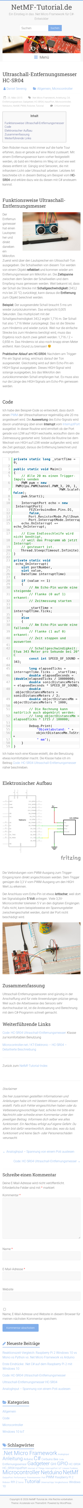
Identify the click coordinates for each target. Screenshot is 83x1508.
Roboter (31, 105)
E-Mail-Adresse (14, 1269)
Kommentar (12, 1195)
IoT (60, 1468)
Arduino (28, 1459)
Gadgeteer (28, 101)
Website (8, 1289)
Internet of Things (36, 1468)
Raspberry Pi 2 (64, 1477)
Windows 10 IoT (14, 1431)
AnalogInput (63, 1454)
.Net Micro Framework (43, 97)
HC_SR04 (8, 1468)
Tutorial (40, 105)
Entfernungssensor (12, 101)
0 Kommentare (62, 105)
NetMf (16, 105)
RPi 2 (14, 1482)
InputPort (49, 101)
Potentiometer (34, 1477)
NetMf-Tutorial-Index (33, 1066)
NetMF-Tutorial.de (41, 7)
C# (68, 97)
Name (8, 1249)
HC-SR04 (39, 101)
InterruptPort (71, 424)
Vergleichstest (61, 1482)
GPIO (62, 1463)
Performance (20, 1477)
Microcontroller (62, 88)
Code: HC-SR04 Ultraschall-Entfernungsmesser (44, 763)
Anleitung (61, 97)
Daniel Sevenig (16, 88)
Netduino (7, 105)
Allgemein (44, 88)
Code (8, 126)
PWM (23, 105)
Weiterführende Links (18, 138)
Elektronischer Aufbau (18, 130)
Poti (43, 1477)
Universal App (47, 1482)
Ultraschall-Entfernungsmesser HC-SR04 (30, 1382)
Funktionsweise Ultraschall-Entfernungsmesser (34, 123)
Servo (21, 1482)
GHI (53, 1464)
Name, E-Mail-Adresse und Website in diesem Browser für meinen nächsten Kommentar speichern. (41, 1316)
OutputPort (8, 1477)
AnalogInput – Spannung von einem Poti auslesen (38, 1151)
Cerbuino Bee (50, 1459)
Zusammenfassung (17, 134)
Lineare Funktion (70, 1468)
